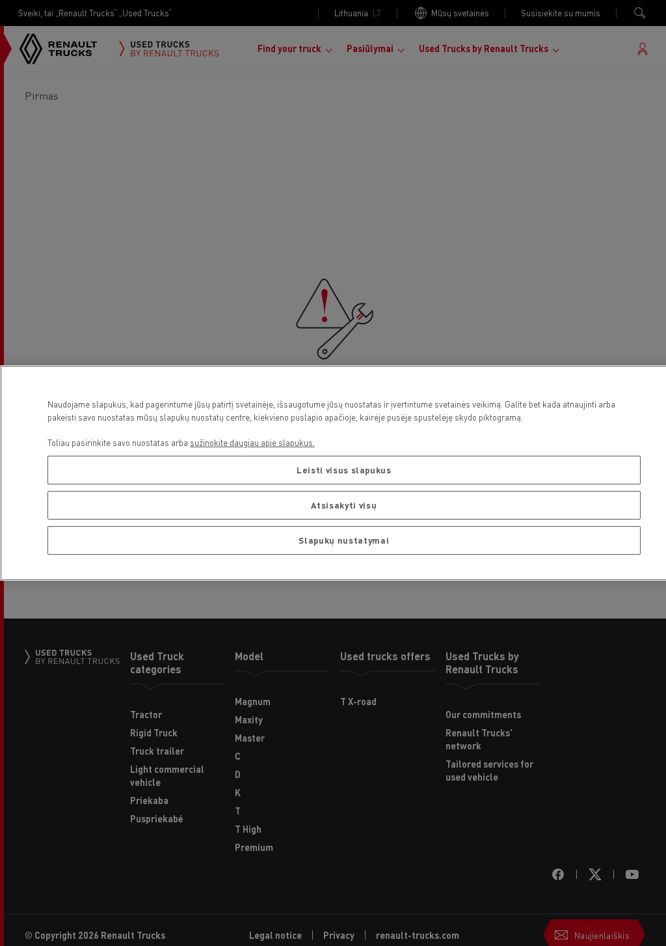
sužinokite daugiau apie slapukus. (252, 442)
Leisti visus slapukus (344, 469)
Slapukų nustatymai (344, 540)
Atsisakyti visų (344, 504)
